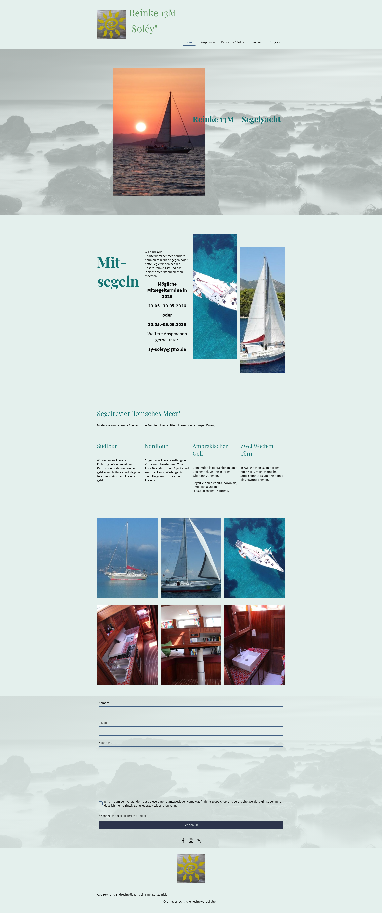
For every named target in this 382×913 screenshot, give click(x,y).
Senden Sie (191, 825)
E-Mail (103, 723)
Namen (104, 703)
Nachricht (105, 743)
